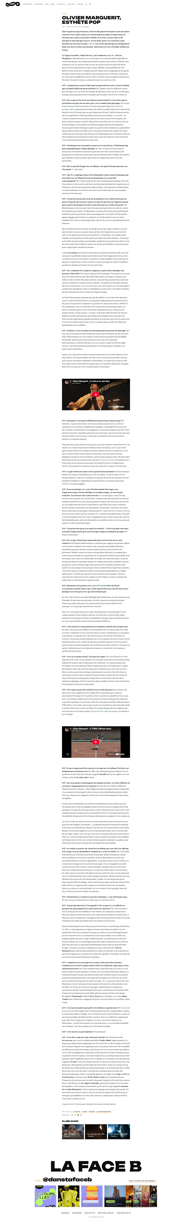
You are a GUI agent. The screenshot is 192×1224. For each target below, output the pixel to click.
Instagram (77, 1213)
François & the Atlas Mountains (104, 711)
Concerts (61, 4)
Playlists (71, 4)
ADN (47, 4)
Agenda (80, 4)
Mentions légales (106, 1213)
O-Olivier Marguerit (103, 1111)
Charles (86, 27)
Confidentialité (124, 1213)
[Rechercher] (86, 4)
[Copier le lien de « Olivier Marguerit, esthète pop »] (81, 1115)
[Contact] (90, 4)
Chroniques (27, 4)
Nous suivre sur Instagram (143, 1181)
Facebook (65, 1213)
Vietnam (92, 1111)
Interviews (38, 4)
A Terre (84, 1111)
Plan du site (89, 1213)
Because (77, 1111)
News (53, 4)
